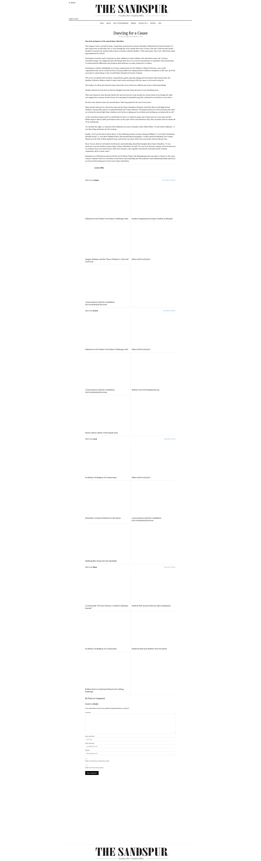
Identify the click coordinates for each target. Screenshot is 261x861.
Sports (108, 23)
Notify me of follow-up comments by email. (97, 761)
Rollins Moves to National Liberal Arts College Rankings (104, 690)
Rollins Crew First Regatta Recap (145, 389)
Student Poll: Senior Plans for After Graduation (151, 605)
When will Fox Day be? (141, 259)
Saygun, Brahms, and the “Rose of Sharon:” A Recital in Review (106, 260)
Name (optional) (89, 736)
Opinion (133, 23)
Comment (88, 712)
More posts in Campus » (169, 180)
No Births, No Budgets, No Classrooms (101, 477)
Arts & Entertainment (120, 23)
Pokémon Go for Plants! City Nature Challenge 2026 (107, 218)
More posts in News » (170, 567)
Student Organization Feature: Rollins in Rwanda (152, 218)
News (102, 23)
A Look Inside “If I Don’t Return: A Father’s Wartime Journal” (106, 606)
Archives (153, 23)
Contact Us (142, 23)
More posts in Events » (169, 310)
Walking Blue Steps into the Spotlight (101, 561)
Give (159, 23)
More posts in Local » (170, 439)
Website (87, 750)
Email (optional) (89, 743)
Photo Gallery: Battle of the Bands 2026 (101, 432)
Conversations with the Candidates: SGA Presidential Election (100, 303)
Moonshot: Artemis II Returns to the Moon (103, 518)
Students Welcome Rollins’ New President (149, 648)
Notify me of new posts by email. (94, 767)
